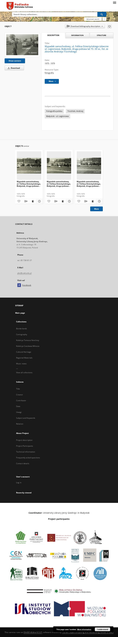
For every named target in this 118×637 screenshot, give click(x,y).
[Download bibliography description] (25, 201)
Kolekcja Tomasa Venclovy (27, 340)
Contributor (21, 400)
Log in (18, 482)
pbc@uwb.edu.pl (24, 273)
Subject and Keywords (25, 418)
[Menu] (114, 2)
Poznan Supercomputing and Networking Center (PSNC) (87, 632)
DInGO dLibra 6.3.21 (33, 632)
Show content (15, 60)
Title (18, 388)
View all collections (24, 372)
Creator (19, 394)
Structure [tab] (101, 35)
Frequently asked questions (28, 457)
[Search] (101, 14)
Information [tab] (77, 35)
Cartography (21, 334)
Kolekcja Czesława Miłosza (27, 346)
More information (84, 629)
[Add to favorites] (109, 26)
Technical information (25, 451)
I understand (102, 629)
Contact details (22, 463)
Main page (20, 313)
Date (18, 406)
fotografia (49, 73)
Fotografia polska (54, 111)
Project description (24, 440)
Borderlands (21, 328)
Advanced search (93, 19)
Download (15, 68)
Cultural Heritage (23, 352)
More (96, 209)
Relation (19, 424)
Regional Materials (24, 357)
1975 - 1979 (50, 63)
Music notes (21, 363)
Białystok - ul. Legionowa (57, 116)
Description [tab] (53, 35)
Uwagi (19, 412)
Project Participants (24, 446)
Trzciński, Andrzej (75, 111)
